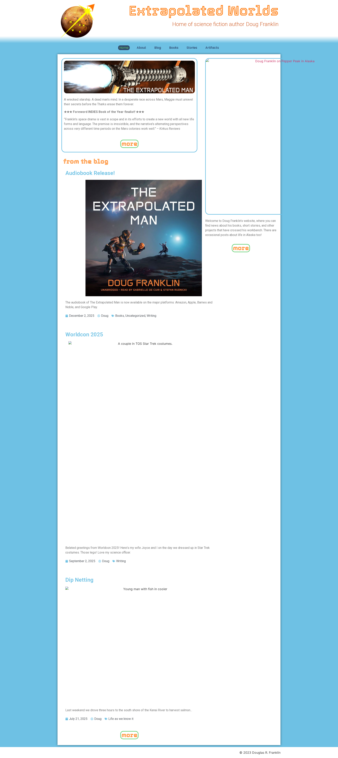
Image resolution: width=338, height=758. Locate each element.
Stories (192, 47)
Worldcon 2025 (84, 334)
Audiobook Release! (90, 173)
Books (173, 47)
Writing (151, 316)
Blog (157, 47)
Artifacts (212, 47)
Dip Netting (79, 580)
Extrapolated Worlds (204, 10)
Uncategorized (135, 316)
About (141, 47)
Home (124, 47)
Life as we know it (120, 719)
